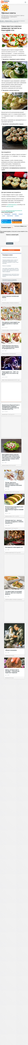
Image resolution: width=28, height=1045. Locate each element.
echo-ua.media (9, 206)
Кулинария (7, 214)
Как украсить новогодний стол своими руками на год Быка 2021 (11, 324)
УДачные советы (8, 13)
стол (3, 215)
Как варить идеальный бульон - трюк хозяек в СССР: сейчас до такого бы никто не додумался (14, 926)
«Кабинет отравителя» (11, 771)
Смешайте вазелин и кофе (12, 1037)
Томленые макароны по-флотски (9, 257)
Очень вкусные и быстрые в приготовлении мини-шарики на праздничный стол (10, 347)
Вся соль (2, 21)
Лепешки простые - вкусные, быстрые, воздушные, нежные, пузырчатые (14, 522)
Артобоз (6, 655)
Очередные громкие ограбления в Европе (11, 844)
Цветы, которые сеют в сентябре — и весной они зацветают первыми (12, 671)
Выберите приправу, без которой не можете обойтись (13, 903)
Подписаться (11, 250)
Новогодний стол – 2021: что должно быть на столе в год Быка (10, 373)
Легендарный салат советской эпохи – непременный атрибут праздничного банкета (11, 275)
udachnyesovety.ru (12, 204)
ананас (17, 215)
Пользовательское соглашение (9, 279)
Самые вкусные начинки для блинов (10, 296)
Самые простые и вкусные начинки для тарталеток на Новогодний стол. (12, 21)
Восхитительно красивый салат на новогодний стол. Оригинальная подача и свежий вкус (14, 509)
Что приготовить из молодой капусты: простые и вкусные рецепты (13, 593)
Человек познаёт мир (9, 552)
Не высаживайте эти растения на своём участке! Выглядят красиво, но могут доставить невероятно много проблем (14, 796)
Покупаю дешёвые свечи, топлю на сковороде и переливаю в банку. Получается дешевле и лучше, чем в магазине (10, 261)
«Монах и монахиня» (11, 650)
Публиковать (9, 243)
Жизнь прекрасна (8, 932)
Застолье (7, 677)
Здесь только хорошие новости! (8, 379)
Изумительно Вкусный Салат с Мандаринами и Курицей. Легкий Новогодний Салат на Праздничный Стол (11, 407)
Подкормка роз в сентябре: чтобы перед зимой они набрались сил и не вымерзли (13, 949)
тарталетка (10, 215)
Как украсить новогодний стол (14, 547)
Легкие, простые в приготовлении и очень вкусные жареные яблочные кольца (13, 484)
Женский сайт (4, 414)
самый (20, 214)
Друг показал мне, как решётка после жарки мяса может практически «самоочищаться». (14, 822)
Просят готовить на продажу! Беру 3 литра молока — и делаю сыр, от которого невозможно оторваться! (14, 725)
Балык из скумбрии (6, 265)
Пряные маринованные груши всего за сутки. (14, 708)
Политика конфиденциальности (9, 280)
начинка (14, 214)
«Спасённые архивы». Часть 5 (14, 981)
